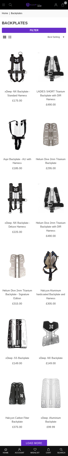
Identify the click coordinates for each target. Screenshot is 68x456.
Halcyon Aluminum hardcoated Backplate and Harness (50, 294)
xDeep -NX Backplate (51, 358)
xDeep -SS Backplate (17, 358)
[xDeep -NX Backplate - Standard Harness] (17, 67)
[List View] (9, 37)
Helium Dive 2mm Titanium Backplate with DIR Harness (51, 226)
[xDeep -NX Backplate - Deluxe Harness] (17, 198)
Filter (34, 30)
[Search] (10, 4)
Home (5, 13)
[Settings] (56, 4)
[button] (62, 4)
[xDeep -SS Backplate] (17, 334)
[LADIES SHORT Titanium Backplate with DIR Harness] (51, 67)
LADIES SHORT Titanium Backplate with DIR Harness (51, 95)
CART (48, 453)
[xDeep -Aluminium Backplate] (51, 393)
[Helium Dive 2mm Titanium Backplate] (51, 135)
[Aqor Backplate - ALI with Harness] (17, 135)
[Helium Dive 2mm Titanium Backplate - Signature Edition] (17, 266)
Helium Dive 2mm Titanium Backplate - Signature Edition (17, 294)
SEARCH (61, 453)
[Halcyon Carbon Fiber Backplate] (17, 393)
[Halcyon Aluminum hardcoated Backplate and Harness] (51, 266)
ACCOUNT (19, 453)
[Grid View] (4, 37)
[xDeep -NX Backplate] (51, 334)
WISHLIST (34, 453)
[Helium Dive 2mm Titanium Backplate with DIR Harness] (51, 198)
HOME (5, 453)
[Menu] (3, 4)
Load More (34, 443)
